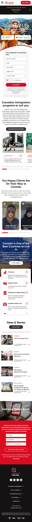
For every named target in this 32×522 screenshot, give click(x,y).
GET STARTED (16, 84)
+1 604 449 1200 (16, 505)
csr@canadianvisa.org (16, 507)
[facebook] (11, 479)
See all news (16, 327)
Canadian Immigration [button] (15, 486)
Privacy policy (16, 92)
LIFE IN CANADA (16, 263)
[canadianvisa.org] (9, 3)
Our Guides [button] (15, 497)
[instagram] (17, 479)
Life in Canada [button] (15, 490)
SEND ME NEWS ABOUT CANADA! (16, 449)
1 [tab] (14, 45)
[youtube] (21, 479)
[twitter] (14, 479)
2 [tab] (17, 45)
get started (25, 2)
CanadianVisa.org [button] (15, 494)
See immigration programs (16, 129)
